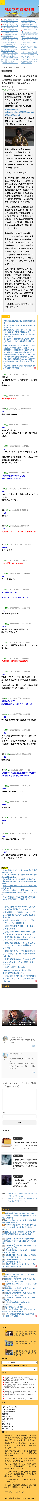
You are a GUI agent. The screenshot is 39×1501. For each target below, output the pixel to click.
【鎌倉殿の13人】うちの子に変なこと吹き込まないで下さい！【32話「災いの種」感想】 (25, 1183)
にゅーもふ (6, 1424)
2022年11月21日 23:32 (16, 1054)
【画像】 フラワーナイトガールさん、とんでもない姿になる (29, 52)
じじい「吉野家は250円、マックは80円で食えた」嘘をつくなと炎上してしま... (29, 56)
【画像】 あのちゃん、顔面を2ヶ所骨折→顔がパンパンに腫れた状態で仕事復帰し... (29, 61)
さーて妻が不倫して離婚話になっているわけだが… (9, 35)
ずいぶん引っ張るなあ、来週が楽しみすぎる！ (20, 890)
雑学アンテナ (7, 1416)
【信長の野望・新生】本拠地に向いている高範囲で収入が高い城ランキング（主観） (25, 1334)
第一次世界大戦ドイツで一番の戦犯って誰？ (20, 1479)
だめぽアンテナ (7, 1426)
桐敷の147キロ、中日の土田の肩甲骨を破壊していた (19, 1377)
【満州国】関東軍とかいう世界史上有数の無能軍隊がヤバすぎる (25, 1343)
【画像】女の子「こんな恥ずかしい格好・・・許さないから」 (29, 29)
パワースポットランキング (14, 1492)
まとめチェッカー (8, 1412)
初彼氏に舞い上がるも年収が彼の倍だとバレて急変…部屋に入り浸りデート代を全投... (9, 54)
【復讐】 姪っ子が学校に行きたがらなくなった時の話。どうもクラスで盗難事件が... (9, 39)
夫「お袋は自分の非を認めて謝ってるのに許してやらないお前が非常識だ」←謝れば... (9, 59)
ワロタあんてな (7, 1429)
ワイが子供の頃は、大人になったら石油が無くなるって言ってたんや (29, 34)
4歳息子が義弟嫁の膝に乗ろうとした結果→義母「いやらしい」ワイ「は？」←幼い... (9, 44)
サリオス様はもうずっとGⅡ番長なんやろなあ (19, 897)
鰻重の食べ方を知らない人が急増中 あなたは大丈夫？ (9, 63)
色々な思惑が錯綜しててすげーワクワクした (19, 899)
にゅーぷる (6, 1421)
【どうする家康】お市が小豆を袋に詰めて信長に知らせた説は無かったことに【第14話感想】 (20, 1453)
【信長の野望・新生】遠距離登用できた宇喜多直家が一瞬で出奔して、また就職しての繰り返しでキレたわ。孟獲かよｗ (20, 1437)
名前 (3, 1113)
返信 (33, 1046)
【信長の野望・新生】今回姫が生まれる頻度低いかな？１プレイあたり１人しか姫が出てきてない (20, 1445)
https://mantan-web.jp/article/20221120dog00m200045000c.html (19, 112)
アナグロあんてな (8, 1409)
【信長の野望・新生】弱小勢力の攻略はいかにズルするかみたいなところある (25, 1353)
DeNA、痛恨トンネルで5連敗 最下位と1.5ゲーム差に (19, 1398)
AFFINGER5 (32, 1498)
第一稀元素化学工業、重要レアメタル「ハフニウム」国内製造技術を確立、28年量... (29, 47)
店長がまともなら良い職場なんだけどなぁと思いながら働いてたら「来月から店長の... (9, 31)
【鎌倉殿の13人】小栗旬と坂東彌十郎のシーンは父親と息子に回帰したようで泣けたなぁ (25, 1145)
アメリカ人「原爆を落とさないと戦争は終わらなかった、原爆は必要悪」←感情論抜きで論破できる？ (20, 1466)
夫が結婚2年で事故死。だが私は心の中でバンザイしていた (29, 25)
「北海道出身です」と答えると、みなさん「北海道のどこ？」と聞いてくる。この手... (29, 21)
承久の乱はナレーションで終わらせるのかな (19, 879)
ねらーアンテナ (7, 1419)
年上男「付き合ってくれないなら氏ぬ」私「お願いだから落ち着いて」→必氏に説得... (9, 26)
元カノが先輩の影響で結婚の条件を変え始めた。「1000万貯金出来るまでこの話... (29, 39)
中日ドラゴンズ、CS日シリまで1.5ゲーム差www (18, 1382)
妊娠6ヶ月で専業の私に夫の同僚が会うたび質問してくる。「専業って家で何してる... (9, 21)
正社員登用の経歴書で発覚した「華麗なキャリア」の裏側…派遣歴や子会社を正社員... (9, 49)
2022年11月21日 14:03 (16, 1037)
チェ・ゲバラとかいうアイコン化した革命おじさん (18, 1400)
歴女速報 (5, 1414)
